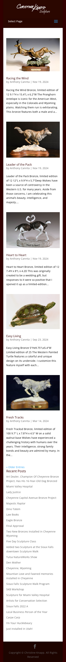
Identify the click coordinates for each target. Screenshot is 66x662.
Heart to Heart (16, 255)
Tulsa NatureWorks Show (21, 557)
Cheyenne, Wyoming (18, 568)
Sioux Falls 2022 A (17, 606)
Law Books (12, 514)
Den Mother (13, 562)
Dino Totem (13, 509)
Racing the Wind (17, 78)
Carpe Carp (13, 617)
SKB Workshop (15, 589)
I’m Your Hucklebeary (19, 623)
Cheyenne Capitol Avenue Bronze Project (31, 497)
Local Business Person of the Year (26, 612)
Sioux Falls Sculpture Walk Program (28, 584)
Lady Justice (13, 492)
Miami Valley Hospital (19, 486)
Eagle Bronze (14, 520)
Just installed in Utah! (19, 628)
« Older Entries (15, 467)
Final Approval (15, 526)
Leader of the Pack (19, 165)
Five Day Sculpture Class (21, 541)
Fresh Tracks (15, 417)
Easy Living (13, 336)
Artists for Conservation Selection (26, 600)
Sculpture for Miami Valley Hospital (28, 595)
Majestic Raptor (15, 503)
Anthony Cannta (20, 82)
